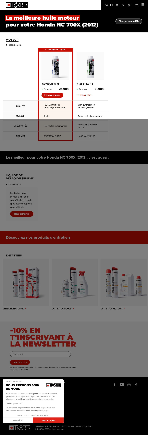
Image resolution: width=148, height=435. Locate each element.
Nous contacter (21, 214)
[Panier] (137, 5)
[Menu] (142, 4)
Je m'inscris (19, 362)
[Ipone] (20, 428)
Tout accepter (48, 420)
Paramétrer (18, 420)
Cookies (70, 426)
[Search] (107, 5)
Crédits (62, 426)
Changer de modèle (129, 21)
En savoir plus (51, 95)
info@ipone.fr (87, 426)
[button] (4, 432)
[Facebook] (114, 384)
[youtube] (121, 384)
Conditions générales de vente (47, 426)
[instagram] (128, 384)
